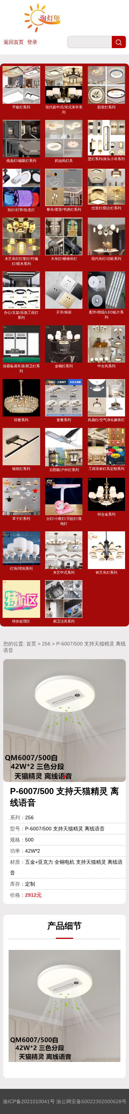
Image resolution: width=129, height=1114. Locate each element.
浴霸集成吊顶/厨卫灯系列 (21, 368)
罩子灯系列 (21, 519)
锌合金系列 (106, 514)
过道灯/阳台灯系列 (106, 208)
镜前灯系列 (21, 469)
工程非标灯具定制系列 (106, 469)
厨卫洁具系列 (64, 621)
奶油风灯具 (64, 161)
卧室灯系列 (106, 107)
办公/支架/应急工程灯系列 (21, 315)
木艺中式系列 (64, 572)
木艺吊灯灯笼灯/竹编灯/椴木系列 (21, 261)
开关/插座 (64, 312)
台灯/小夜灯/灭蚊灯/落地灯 (64, 521)
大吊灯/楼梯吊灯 (64, 258)
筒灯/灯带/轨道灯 (21, 210)
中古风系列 (106, 366)
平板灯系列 (21, 107)
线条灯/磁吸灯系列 (21, 161)
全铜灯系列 (64, 366)
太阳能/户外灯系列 (64, 470)
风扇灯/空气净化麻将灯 (106, 420)
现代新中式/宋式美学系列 (64, 109)
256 (46, 644)
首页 (31, 644)
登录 (32, 42)
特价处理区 (21, 621)
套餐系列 (64, 420)
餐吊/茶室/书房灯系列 (64, 209)
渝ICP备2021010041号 (29, 1101)
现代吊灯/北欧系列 (106, 258)
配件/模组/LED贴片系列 (106, 314)
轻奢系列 (21, 420)
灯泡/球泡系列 (21, 568)
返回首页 (14, 42)
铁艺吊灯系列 (106, 572)
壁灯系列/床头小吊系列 (106, 159)
